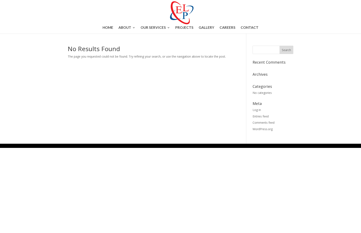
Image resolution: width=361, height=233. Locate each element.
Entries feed (261, 116)
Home (108, 28)
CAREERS (227, 28)
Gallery (206, 28)
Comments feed (264, 123)
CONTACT (249, 28)
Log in (257, 110)
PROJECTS (184, 28)
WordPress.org (263, 129)
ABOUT (124, 28)
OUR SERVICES (153, 28)
